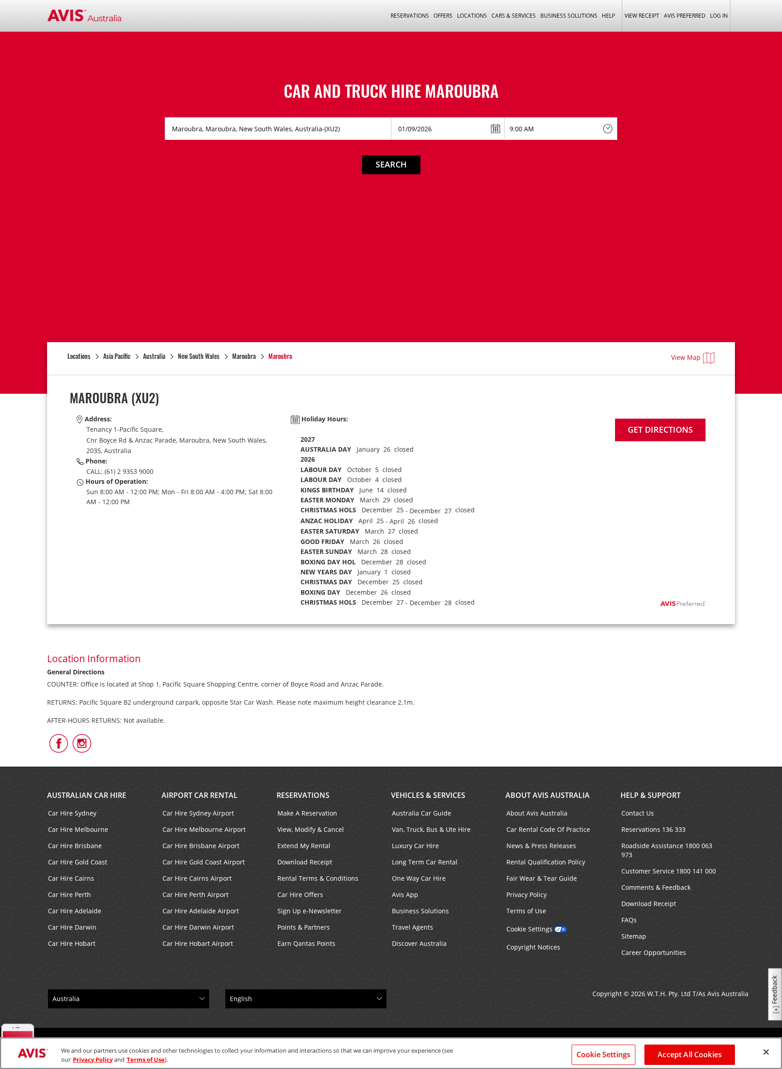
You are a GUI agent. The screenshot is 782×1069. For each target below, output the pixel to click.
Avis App (405, 894)
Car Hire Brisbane (75, 845)
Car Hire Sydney (72, 813)
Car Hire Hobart (71, 943)
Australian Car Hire (86, 795)
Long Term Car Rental (425, 862)
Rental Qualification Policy (545, 862)
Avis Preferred (685, 15)
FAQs (629, 920)
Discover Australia (419, 943)
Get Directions (660, 429)
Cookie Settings (529, 929)
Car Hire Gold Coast (77, 862)
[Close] (766, 1052)
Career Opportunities (653, 952)
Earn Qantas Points (306, 943)
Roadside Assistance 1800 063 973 (666, 850)
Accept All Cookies (690, 1054)
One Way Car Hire (419, 878)
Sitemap (633, 936)
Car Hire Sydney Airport (198, 813)
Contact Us (637, 813)
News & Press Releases (541, 845)
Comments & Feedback (656, 887)
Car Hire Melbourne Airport (204, 829)
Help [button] (608, 15)
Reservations (303, 795)
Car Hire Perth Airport (195, 894)
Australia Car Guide (421, 813)
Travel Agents (412, 927)
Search (391, 164)
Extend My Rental (303, 845)
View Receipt (642, 15)
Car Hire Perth (69, 894)
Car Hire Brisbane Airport (200, 845)
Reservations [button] (410, 15)
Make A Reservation (307, 813)
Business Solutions (420, 911)
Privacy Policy (526, 894)
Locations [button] (472, 15)
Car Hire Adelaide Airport (200, 911)
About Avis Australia (547, 795)
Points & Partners (303, 927)
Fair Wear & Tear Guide (541, 878)
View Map (686, 357)
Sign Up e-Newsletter (309, 911)
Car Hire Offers (300, 894)
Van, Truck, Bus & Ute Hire (431, 829)
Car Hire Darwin (72, 927)
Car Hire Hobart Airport (197, 943)
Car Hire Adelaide (74, 911)
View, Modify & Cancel (310, 829)
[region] (391, 1053)
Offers (443, 15)
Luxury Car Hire (415, 845)
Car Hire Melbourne (78, 829)
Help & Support (650, 795)
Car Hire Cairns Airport (197, 878)
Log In (719, 15)
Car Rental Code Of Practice (548, 829)
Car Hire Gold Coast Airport (203, 862)
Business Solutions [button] (568, 15)
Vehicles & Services (428, 795)
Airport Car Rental (200, 795)
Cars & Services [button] (513, 15)
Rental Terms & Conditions (317, 878)
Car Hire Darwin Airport (198, 927)
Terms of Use (526, 911)
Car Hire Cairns (71, 878)
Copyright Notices (533, 947)
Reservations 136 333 (653, 829)
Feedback (774, 990)
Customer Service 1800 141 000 (668, 871)
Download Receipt (304, 862)
